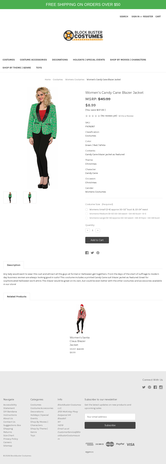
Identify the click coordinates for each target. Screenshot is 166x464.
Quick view (81, 319)
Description (13, 265)
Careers (7, 442)
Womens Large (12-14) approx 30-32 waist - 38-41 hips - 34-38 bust (124, 218)
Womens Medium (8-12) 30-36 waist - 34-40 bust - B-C (117, 213)
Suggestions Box (12, 425)
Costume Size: (99, 204)
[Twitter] (92, 253)
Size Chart (8, 435)
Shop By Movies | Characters (128, 59)
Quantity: (90, 225)
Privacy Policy (10, 439)
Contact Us (9, 421)
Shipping (8, 428)
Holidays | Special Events (89, 59)
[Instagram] (161, 387)
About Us (8, 418)
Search (124, 16)
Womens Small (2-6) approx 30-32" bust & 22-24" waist (118, 209)
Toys (39, 67)
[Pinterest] (98, 253)
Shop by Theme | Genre (17, 67)
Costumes (9, 59)
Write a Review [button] (126, 116)
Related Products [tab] (16, 296)
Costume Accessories (33, 59)
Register (148, 16)
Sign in (135, 16)
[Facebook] (87, 253)
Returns (7, 432)
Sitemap (7, 445)
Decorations (60, 59)
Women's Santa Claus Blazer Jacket (79, 341)
